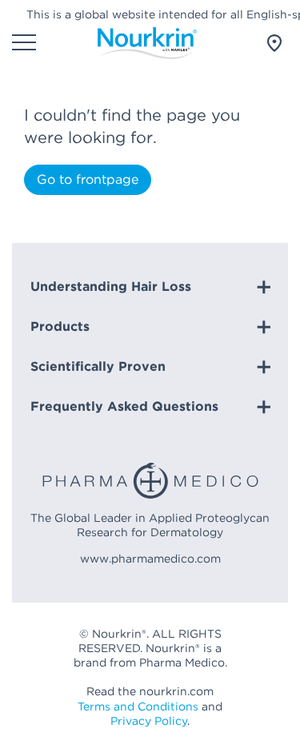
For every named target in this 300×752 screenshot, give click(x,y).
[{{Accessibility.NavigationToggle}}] (24, 44)
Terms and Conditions (138, 706)
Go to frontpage (87, 179)
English (268, 43)
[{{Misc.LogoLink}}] (147, 43)
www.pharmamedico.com (150, 558)
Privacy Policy (148, 720)
